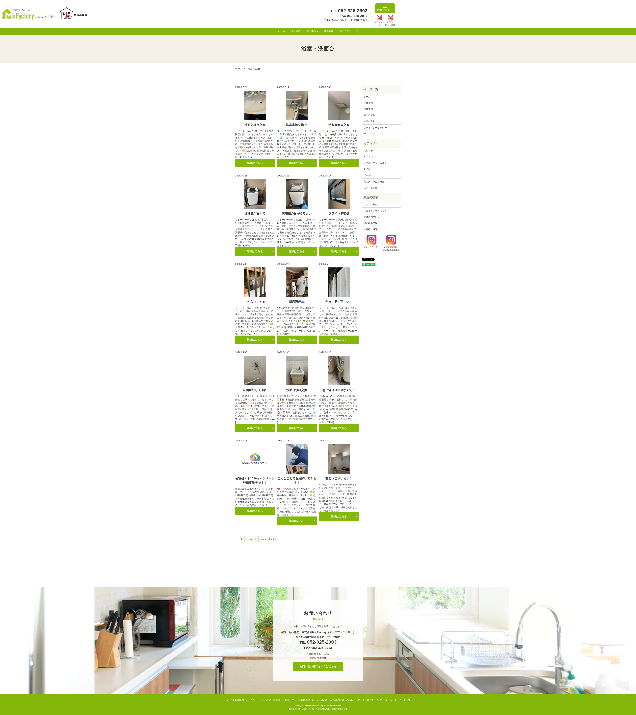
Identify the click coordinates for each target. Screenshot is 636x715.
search (357, 31)
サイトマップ (370, 133)
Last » (272, 539)
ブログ (367, 175)
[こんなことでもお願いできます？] (297, 459)
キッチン (368, 156)
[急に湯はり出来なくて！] (339, 370)
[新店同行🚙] (297, 282)
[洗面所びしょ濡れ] (255, 370)
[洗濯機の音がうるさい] (297, 194)
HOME (238, 69)
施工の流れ (345, 31)
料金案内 (328, 31)
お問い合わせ (370, 121)
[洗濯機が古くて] (255, 194)
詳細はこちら (255, 163)
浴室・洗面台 (370, 187)
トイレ (367, 169)
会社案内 (296, 31)
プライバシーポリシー (375, 127)
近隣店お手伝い (372, 217)
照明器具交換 (370, 223)
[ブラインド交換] (339, 194)
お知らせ (368, 150)
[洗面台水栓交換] (297, 370)
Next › (263, 539)
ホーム (281, 31)
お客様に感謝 (370, 229)
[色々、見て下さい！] (339, 282)
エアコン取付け (372, 204)
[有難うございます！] (339, 459)
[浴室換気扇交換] (339, 105)
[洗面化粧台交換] (255, 105)
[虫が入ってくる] (255, 282)
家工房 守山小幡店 (374, 181)
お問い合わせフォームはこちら (318, 666)
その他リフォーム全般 (375, 163)
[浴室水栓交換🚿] (297, 105)
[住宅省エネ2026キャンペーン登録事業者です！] (255, 459)
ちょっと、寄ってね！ (375, 210)
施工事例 (311, 31)
